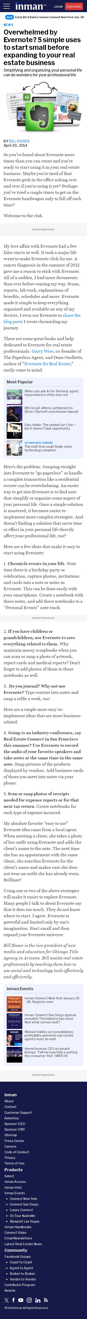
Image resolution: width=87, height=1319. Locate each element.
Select (9, 1176)
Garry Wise (42, 351)
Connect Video (15, 1232)
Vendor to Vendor (23, 1279)
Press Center (14, 1141)
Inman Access (15, 1182)
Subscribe (73, 6)
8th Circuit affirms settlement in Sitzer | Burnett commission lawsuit (52, 409)
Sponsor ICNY (14, 1129)
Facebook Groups (17, 1256)
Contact (10, 1107)
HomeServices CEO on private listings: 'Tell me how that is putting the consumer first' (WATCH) (51, 1052)
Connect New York (23, 1199)
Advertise (11, 1118)
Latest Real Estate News (23, 1244)
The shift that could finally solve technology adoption (48, 448)
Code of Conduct (16, 1152)
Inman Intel (12, 1187)
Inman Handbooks (17, 1227)
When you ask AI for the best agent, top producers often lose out (52, 393)
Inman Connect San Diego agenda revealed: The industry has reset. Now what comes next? (50, 1018)
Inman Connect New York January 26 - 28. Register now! (52, 1000)
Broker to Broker (22, 1273)
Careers (10, 1146)
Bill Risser (19, 141)
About (9, 1101)
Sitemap (10, 1135)
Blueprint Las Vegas (24, 1221)
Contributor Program (19, 1285)
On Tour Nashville (22, 1216)
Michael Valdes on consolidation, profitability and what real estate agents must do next (49, 1035)
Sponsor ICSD (14, 1124)
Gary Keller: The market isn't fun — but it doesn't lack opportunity (51, 426)
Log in (58, 6)
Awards (9, 1290)
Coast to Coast (21, 1262)
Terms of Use (14, 1163)
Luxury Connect (21, 1210)
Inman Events (14, 1193)
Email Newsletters (18, 1238)
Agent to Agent (21, 1268)
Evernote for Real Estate (47, 364)
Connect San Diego (24, 1204)
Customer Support (18, 1112)
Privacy (9, 1158)
